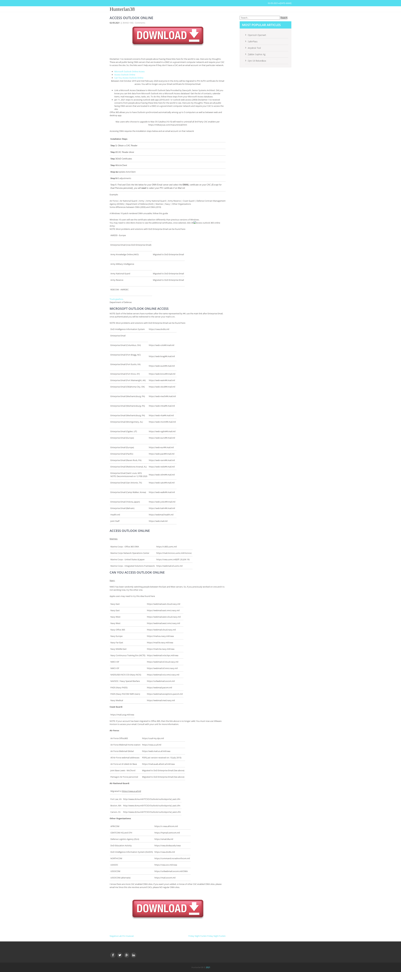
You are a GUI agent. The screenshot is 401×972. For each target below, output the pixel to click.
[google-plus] (126, 955)
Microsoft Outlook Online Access (129, 71)
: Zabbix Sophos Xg (256, 54)
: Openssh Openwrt (256, 35)
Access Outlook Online (124, 74)
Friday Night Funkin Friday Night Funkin (207, 936)
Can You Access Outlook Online (128, 77)
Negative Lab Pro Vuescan (122, 936)
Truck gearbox (116, 299)
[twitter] (119, 955)
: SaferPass (252, 41)
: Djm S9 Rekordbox (256, 60)
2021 (208, 967)
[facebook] (113, 955)
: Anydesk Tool (254, 47)
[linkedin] (133, 955)
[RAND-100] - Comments (134, 22)
